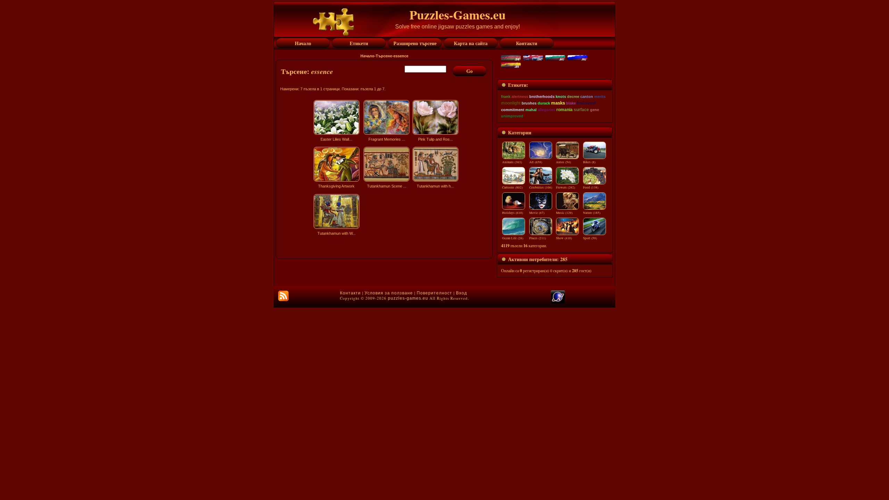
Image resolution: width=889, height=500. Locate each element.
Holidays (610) (512, 213)
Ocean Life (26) (512, 238)
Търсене (384, 56)
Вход (461, 293)
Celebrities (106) (540, 187)
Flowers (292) (565, 187)
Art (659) (535, 162)
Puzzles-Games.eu (457, 15)
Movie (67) (537, 213)
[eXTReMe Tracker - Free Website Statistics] (558, 302)
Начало (367, 56)
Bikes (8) (589, 162)
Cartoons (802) (512, 187)
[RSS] (283, 295)
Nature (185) (591, 213)
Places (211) (537, 238)
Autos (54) (563, 162)
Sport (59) (590, 238)
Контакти (350, 293)
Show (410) (564, 238)
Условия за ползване (389, 293)
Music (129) (564, 213)
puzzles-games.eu (408, 298)
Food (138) (590, 187)
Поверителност (434, 293)
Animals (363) (512, 162)
